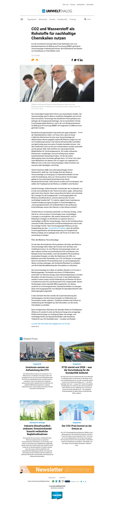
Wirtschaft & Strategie (37, 423)
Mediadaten (81, 4)
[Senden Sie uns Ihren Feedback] (32, 60)
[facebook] (72, 61)
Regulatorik (32, 19)
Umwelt (52, 19)
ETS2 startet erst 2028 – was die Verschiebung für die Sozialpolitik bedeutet (77, 370)
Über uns (66, 4)
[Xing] (78, 61)
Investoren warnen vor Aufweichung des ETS (37, 368)
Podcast (73, 19)
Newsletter (89, 4)
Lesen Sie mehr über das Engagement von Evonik (51, 324)
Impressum (62, 477)
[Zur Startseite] (57, 11)
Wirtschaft (43, 19)
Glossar (72, 4)
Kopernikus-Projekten (58, 228)
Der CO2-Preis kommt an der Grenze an (77, 427)
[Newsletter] (57, 469)
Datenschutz (52, 477)
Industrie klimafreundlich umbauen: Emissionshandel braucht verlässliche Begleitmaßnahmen (37, 430)
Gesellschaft (62, 19)
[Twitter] (75, 61)
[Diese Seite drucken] (37, 60)
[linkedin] (81, 61)
